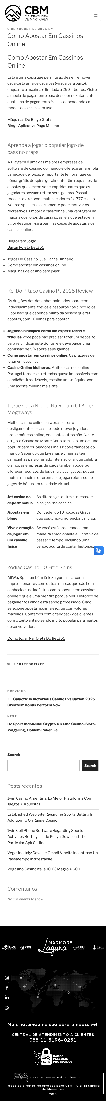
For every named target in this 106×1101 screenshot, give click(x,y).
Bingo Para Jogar (21, 241)
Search (13, 755)
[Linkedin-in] (7, 998)
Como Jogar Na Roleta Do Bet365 (36, 638)
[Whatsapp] (7, 1008)
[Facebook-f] (7, 988)
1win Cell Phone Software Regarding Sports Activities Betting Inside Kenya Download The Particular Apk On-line (47, 836)
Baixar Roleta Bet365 (25, 247)
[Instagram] (7, 978)
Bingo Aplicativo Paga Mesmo (33, 126)
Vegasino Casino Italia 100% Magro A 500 (43, 869)
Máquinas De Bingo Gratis (29, 119)
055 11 (53, 1040)
